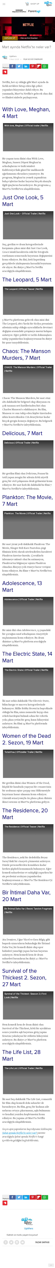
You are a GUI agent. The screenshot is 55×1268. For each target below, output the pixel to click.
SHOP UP (34, 4)
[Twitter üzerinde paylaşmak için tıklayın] (19, 66)
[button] (4, 4)
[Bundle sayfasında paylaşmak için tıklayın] (5, 72)
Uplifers (12, 56)
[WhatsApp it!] (45, 66)
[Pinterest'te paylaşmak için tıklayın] (33, 66)
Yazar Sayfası (42, 1242)
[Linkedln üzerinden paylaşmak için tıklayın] (26, 66)
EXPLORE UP (10, 38)
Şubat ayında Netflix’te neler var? (19, 1133)
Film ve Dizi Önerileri (29, 38)
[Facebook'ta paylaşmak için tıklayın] (12, 66)
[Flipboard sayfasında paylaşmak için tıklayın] (38, 66)
